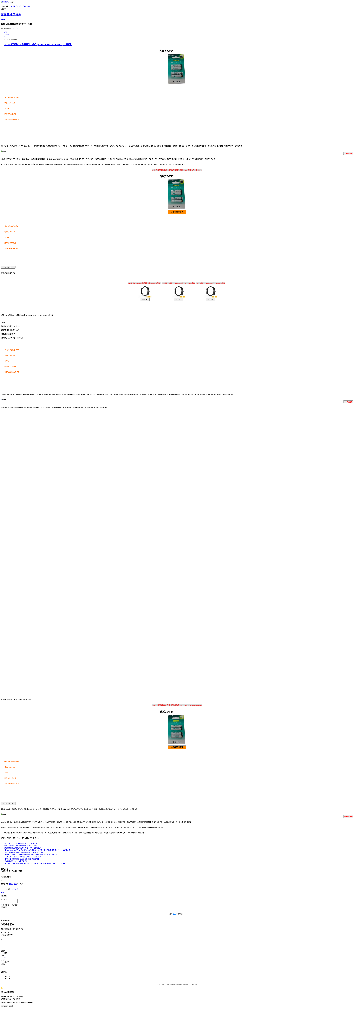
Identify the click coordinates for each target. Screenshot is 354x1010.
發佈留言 (3, 907)
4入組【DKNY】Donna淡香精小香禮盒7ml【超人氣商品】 (23, 857)
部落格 (6, 34)
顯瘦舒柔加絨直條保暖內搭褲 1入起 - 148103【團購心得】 (23, 848)
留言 (15, 884)
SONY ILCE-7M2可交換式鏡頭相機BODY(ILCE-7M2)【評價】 (24, 852)
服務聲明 (194, 984)
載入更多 (3, 896)
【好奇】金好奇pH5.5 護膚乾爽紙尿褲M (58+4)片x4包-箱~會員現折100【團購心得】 (31, 854)
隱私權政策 (187, 984)
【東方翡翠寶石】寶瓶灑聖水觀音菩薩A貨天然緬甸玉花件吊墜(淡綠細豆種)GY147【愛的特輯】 (35, 863)
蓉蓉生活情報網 (11, 14)
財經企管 (15, 889)
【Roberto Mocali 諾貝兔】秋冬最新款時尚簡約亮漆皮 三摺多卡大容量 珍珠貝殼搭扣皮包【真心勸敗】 (37, 850)
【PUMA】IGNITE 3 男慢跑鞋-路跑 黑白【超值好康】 (22, 859)
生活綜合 (16, 28)
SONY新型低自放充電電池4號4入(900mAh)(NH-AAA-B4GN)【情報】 (38, 44)
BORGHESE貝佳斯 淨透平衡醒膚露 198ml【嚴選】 (21, 843)
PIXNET (163, 984)
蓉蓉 (2, 873)
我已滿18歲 (4, 1006)
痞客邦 (11, 884)
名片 (5, 36)
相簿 (5, 32)
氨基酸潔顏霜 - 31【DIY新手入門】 (15, 861)
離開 (10, 1006)
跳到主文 (4, 19)
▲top (2, 892)
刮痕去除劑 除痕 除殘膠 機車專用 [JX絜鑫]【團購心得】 (22, 845)
